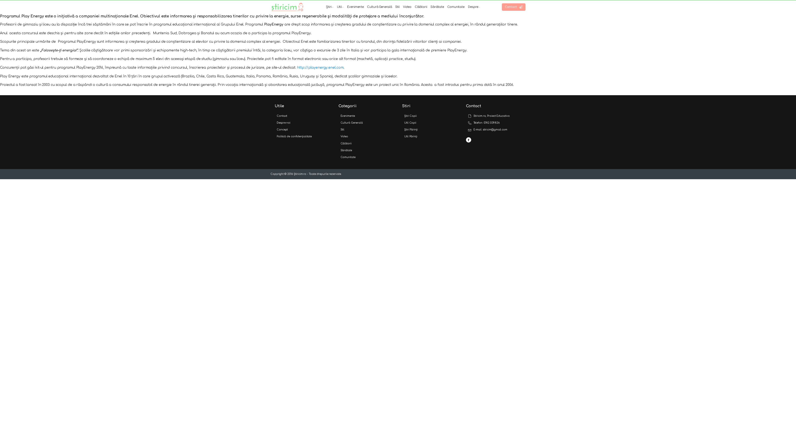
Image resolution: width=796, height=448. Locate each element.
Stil (397, 7)
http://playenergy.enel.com (320, 67)
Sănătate (437, 7)
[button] (513, 7)
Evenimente (355, 7)
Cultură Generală (379, 7)
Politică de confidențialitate (294, 136)
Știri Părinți (411, 129)
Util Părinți (410, 136)
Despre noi (283, 122)
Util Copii (410, 122)
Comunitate (456, 7)
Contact (282, 115)
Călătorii (421, 7)
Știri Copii (410, 115)
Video (407, 7)
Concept (282, 129)
